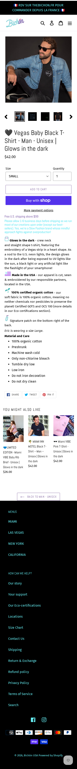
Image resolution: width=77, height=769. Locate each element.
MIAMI (12, 521)
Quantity (58, 168)
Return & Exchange (22, 661)
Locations (15, 616)
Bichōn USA (31, 755)
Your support (17, 594)
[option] (19, 116)
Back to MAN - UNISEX (41, 496)
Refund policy (18, 672)
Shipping (15, 650)
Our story (15, 583)
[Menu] (69, 22)
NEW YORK (16, 544)
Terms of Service (20, 694)
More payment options (38, 210)
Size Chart (15, 628)
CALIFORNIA (17, 555)
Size (8, 168)
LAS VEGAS (16, 533)
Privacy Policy (18, 683)
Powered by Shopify (51, 755)
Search (13, 705)
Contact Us (16, 639)
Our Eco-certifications (24, 605)
